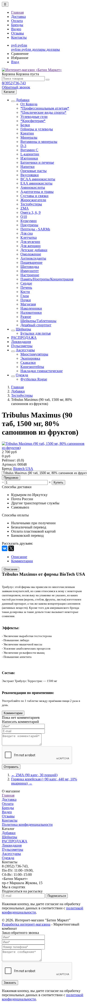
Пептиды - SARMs (35, 229)
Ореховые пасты (33, 171)
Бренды (17, 25)
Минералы (28, 137)
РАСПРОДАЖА (24, 337)
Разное (25, 317)
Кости (25, 292)
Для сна (26, 233)
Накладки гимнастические (41, 371)
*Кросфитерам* (32, 121)
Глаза (24, 296)
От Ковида (28, 104)
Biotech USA (23, 469)
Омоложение (30, 254)
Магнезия (28, 304)
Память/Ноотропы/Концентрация (46, 279)
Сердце (26, 283)
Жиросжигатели (33, 200)
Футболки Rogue (33, 379)
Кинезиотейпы (32, 367)
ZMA (24, 208)
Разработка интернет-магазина (26, 924)
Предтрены (29, 225)
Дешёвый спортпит (35, 325)
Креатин (27, 133)
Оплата (17, 21)
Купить (58, 482)
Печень (26, 287)
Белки (25, 125)
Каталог (9, 92)
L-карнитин (29, 154)
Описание (10, 569)
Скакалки (28, 362)
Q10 (23, 217)
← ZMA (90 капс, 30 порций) (34, 775)
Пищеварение (31, 262)
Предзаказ (11, 477)
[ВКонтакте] (4, 548)
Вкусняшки (29, 175)
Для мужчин (30, 242)
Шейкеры (23, 329)
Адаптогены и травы (37, 192)
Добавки (22, 100)
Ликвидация (21, 342)
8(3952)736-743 (14, 83)
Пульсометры (21, 346)
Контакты (19, 37)
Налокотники (31, 312)
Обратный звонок (16, 87)
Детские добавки (33, 250)
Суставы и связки (34, 196)
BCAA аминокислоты (37, 179)
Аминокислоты (32, 187)
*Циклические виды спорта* (43, 112)
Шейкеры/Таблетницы (38, 321)
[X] (11, 548)
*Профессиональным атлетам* (44, 108)
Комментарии (13, 713)
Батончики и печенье (37, 162)
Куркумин (28, 221)
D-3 (23, 146)
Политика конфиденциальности (27, 824)
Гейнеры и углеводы (36, 129)
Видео (16, 29)
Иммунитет (29, 271)
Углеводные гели (34, 117)
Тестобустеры (31, 204)
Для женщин (30, 246)
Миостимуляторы (34, 354)
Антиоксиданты (33, 258)
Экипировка (30, 358)
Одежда (22, 375)
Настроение (29, 275)
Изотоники (29, 158)
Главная (17, 12)
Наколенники (31, 308)
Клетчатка (28, 237)
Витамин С (29, 150)
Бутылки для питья (35, 333)
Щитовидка (29, 267)
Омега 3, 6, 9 (30, 212)
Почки (25, 300)
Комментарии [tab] (22, 561)
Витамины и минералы (38, 142)
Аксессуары (25, 350)
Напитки (27, 167)
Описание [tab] (19, 557)
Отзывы (17, 33)
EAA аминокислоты (36, 183)
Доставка (18, 17)
